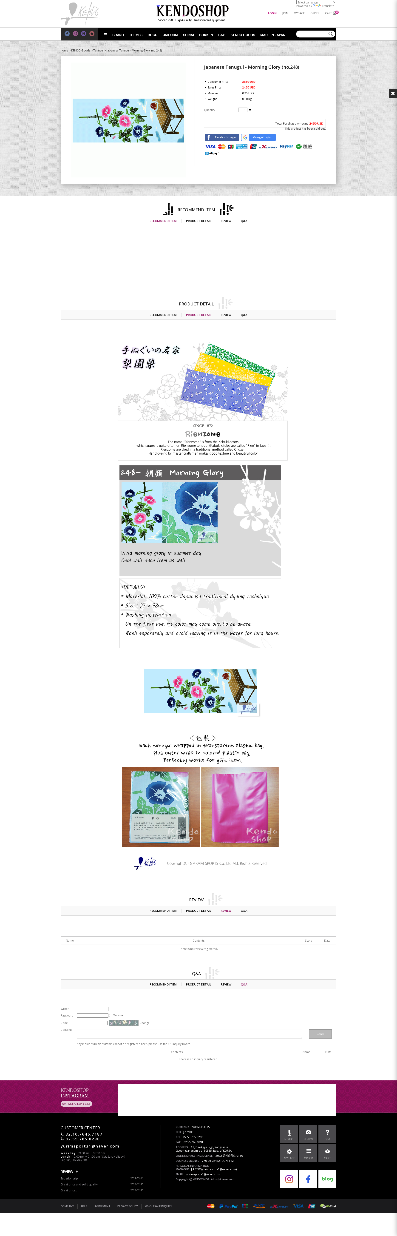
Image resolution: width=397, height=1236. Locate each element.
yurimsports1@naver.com (203, 1174)
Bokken (206, 35)
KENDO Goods (80, 50)
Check (320, 1034)
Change (145, 1023)
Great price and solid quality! (79, 1184)
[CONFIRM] (228, 1161)
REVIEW (226, 221)
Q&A (244, 221)
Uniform (170, 35)
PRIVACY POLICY (127, 1206)
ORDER (314, 13)
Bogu (152, 35)
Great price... (69, 1190)
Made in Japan (272, 35)
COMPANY (67, 1206)
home (64, 50)
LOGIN (272, 13)
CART (328, 13)
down (250, 110)
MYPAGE (299, 13)
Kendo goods (243, 35)
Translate (328, 6)
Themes (135, 35)
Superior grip (69, 1178)
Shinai (188, 35)
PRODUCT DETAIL (198, 221)
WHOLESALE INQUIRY (158, 1206)
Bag (221, 35)
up (250, 109)
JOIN (285, 13)
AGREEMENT (102, 1206)
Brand (118, 35)
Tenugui (98, 50)
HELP (84, 1206)
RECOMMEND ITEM (163, 221)
